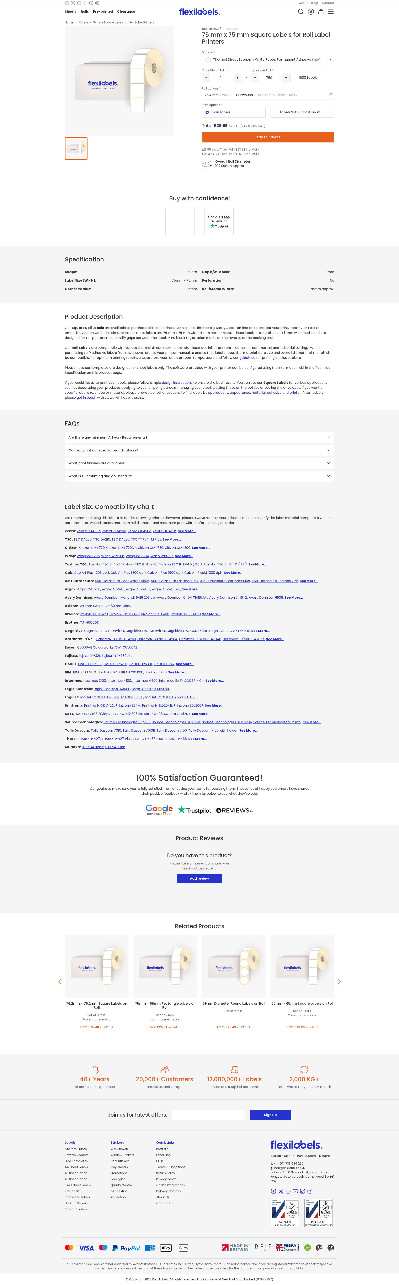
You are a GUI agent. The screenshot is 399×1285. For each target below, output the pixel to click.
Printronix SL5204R (157, 705)
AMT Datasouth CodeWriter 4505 (122, 581)
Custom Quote (76, 1149)
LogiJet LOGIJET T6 (127, 697)
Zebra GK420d (139, 531)
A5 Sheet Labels (76, 1173)
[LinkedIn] (79, 3)
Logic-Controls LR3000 (112, 689)
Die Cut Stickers (76, 1203)
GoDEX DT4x (164, 664)
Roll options (210, 88)
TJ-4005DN (89, 622)
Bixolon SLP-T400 (155, 614)
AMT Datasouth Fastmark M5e (225, 581)
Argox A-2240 (113, 589)
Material (208, 52)
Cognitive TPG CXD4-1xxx (187, 630)
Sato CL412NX (179, 713)
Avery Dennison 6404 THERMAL (182, 597)
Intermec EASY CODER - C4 (181, 680)
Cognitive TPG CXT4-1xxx (229, 630)
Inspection (118, 1197)
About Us (162, 1197)
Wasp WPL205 (88, 556)
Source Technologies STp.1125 (277, 722)
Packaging (118, 1179)
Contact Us (164, 1203)
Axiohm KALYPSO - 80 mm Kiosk (106, 605)
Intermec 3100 (94, 680)
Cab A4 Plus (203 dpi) (91, 572)
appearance (240, 392)
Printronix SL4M (128, 705)
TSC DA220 (120, 539)
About (303, 3)
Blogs (315, 3)
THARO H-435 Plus (148, 738)
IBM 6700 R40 (108, 672)
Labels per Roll (261, 70)
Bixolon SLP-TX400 (186, 614)
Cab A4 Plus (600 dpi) (165, 572)
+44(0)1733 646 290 (287, 1163)
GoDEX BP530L (140, 664)
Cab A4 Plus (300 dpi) (128, 572)
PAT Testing (119, 1191)
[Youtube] (85, 3)
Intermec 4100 (119, 680)
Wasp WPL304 (137, 556)
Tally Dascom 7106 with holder (213, 730)
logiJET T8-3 (187, 697)
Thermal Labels (76, 1209)
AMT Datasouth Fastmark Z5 (274, 581)
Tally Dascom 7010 (106, 730)
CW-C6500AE (126, 647)
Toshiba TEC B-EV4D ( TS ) (225, 564)
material (259, 392)
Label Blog (163, 1155)
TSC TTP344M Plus (146, 539)
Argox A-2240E (138, 589)
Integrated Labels (77, 1197)
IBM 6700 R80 (156, 672)
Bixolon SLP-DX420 (124, 614)
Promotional (119, 1173)
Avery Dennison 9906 (266, 597)
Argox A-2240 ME (166, 589)
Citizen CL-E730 (150, 547)
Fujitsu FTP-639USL (117, 655)
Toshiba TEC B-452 (104, 564)
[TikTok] (91, 3)
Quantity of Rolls (214, 70)
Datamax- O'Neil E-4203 (116, 639)
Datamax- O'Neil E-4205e (244, 639)
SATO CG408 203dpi (92, 713)
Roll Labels (72, 1191)
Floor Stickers (120, 1161)
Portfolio (162, 1149)
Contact (328, 3)
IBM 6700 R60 (132, 672)
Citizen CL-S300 (177, 547)
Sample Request (77, 1155)
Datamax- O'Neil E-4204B (200, 639)
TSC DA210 (101, 539)
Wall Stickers (120, 1149)
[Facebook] (67, 3)
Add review (199, 878)
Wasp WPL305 (162, 556)
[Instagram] (97, 3)
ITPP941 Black (93, 747)
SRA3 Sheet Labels (78, 1185)
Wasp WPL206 (112, 556)
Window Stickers (122, 1155)
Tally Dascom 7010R (139, 730)
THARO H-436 (175, 738)
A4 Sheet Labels (76, 1167)
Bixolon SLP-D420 (94, 614)
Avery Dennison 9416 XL (228, 597)
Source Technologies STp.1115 (126, 722)
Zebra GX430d (89, 531)
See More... (187, 531)
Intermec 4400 (145, 680)
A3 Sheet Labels (76, 1179)
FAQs (160, 1161)
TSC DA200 (83, 539)
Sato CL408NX (155, 713)
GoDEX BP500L (90, 664)
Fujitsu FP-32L (89, 655)
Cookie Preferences (170, 1185)
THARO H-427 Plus (116, 738)
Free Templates (76, 1161)
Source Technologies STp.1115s (176, 722)
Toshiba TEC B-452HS (138, 564)
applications (218, 392)
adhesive (274, 392)
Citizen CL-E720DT (121, 547)
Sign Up (270, 1114)
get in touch (86, 397)
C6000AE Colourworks (95, 647)
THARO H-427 (88, 738)
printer (295, 392)
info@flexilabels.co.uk (288, 1168)
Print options (211, 105)
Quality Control (122, 1185)
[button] (301, 12)
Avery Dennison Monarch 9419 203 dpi (124, 597)
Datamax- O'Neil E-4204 (157, 639)
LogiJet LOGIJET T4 (95, 697)
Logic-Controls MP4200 (151, 689)
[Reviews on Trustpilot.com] (194, 810)
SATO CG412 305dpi (127, 713)
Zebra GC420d (114, 531)
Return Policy (165, 1173)
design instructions (177, 382)
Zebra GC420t (164, 531)
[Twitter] (73, 3)
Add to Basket (268, 137)
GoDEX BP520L (115, 664)
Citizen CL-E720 (92, 547)
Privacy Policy (166, 1179)
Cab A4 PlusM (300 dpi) (203, 572)
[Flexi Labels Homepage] (200, 11)
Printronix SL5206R (188, 705)
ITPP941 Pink (115, 747)
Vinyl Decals (119, 1167)
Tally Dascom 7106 (171, 730)
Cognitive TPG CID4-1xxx (104, 630)
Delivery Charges (168, 1191)
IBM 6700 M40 (84, 672)
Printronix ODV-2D (99, 705)
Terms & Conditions (170, 1167)
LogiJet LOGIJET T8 (160, 697)
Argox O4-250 (88, 589)
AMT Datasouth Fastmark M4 (175, 581)
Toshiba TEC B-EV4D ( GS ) (180, 564)
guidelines (247, 357)
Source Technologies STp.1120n (227, 722)
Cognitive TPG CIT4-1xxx (145, 630)
